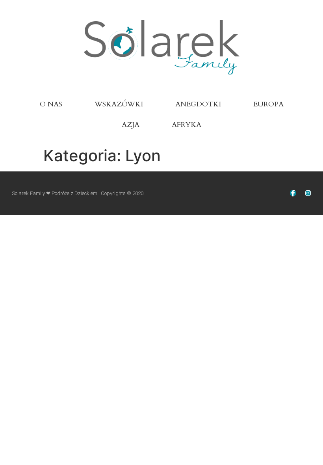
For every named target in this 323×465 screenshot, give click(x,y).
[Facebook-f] (293, 193)
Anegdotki (198, 104)
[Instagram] (308, 193)
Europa (268, 104)
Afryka (186, 125)
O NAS (51, 104)
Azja (130, 125)
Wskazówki (119, 104)
